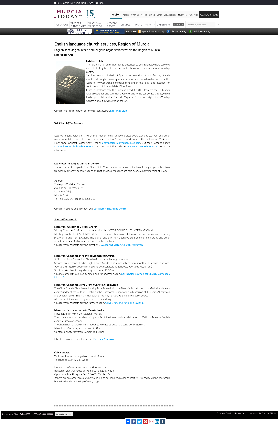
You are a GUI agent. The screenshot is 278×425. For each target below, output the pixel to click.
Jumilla (152, 14)
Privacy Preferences (63, 414)
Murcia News (61, 24)
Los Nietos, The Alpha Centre (110, 208)
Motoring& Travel (112, 25)
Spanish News (164, 24)
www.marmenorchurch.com (142, 146)
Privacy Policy (240, 413)
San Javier (193, 14)
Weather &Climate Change (78, 25)
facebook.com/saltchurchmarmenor (74, 146)
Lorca (159, 14)
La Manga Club (118, 110)
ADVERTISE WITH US (79, 3)
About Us (257, 413)
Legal (250, 413)
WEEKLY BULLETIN (96, 3)
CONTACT (65, 3)
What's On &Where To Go (95, 25)
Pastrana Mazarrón (104, 339)
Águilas (126, 14)
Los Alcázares (170, 14)
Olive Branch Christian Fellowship (124, 302)
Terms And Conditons (225, 413)
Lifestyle (125, 24)
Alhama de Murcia (139, 14)
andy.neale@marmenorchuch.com (121, 142)
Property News (143, 24)
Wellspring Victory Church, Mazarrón (122, 244)
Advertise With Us (269, 413)
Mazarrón (182, 14)
